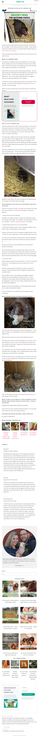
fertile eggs (20, 208)
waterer (32, 394)
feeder (26, 394)
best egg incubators (21, 221)
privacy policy (27, 106)
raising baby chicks (31, 340)
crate (8, 358)
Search (3, 571)
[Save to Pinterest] (3, 11)
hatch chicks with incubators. (9, 50)
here (23, 731)
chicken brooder (15, 342)
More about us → (19, 565)
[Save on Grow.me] (4, 10)
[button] (10, 114)
